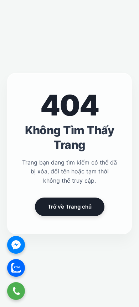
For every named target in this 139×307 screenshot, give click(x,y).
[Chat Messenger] (16, 245)
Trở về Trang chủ (70, 206)
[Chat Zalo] (16, 268)
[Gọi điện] (16, 291)
